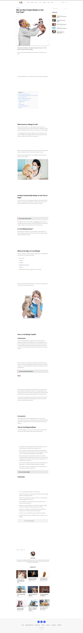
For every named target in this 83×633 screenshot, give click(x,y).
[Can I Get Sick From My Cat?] (21, 589)
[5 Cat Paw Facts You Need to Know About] (44, 573)
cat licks (29, 134)
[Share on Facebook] (12, 50)
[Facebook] (38, 622)
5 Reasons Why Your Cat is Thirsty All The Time (20, 581)
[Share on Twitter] (12, 53)
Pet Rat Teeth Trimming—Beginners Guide (61, 32)
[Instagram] (41, 622)
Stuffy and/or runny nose (24, 264)
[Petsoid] (20, 2)
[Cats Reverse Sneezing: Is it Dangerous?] (44, 589)
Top (41, 630)
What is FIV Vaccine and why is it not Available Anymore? (33, 609)
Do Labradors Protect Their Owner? (61, 21)
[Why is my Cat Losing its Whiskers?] (33, 589)
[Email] (12, 57)
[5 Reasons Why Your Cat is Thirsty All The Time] (21, 574)
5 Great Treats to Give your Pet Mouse (61, 17)
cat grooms (21, 133)
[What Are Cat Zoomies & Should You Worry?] (33, 573)
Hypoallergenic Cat (38, 221)
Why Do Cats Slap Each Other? (61, 24)
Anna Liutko (32, 558)
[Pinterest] (12, 55)
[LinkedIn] (22, 550)
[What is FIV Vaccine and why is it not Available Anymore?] (33, 602)
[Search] (66, 2)
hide (23, 92)
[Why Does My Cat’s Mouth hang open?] (21, 603)
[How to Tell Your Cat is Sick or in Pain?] (44, 602)
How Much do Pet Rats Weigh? (61, 28)
